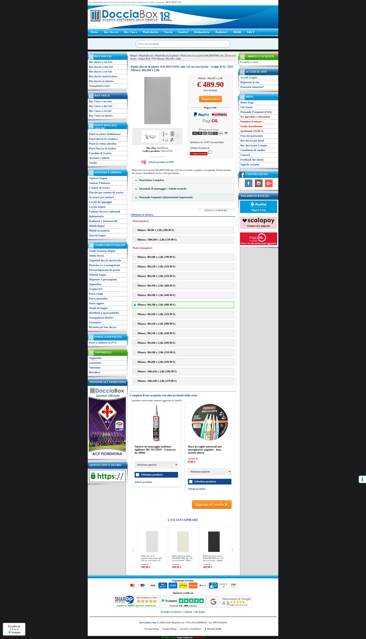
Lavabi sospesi (97, 206)
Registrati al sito (249, 82)
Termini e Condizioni (190, 629)
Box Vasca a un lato (100, 101)
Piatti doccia (150, 32)
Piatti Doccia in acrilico (102, 148)
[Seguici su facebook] (248, 187)
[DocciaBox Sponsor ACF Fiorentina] (107, 456)
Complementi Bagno (109, 245)
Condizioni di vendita (252, 150)
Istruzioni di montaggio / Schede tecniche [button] (162, 188)
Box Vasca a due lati (100, 106)
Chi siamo (199, 611)
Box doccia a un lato (100, 62)
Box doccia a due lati (101, 66)
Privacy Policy (152, 629)
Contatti (245, 155)
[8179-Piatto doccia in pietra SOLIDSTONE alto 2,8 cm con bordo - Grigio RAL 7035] (168, 136)
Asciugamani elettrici (101, 317)
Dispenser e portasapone (103, 279)
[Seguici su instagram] (258, 187)
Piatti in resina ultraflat (103, 143)
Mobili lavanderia (99, 230)
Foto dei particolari (251, 135)
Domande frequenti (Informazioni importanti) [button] (165, 197)
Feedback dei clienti (251, 159)
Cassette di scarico (99, 187)
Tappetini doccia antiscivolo (105, 260)
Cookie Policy (169, 629)
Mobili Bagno (97, 226)
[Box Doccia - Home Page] (124, 16)
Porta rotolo (96, 293)
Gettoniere (95, 322)
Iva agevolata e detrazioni (255, 116)
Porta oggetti (96, 303)
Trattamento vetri (99, 86)
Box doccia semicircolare (103, 76)
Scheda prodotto (143, 481)
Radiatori (221, 32)
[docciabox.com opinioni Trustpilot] (183, 606)
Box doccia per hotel (252, 140)
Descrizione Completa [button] (151, 180)
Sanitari (183, 32)
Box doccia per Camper (253, 145)
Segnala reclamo (249, 164)
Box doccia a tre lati (100, 71)
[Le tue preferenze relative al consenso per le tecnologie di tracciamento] (362, 479)
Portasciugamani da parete (104, 270)
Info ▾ (250, 32)
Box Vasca (130, 32)
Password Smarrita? (252, 87)
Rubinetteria (202, 32)
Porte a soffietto (108, 337)
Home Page (247, 102)
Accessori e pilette (99, 158)
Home (94, 32)
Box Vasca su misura (101, 115)
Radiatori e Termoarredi (103, 221)
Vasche (168, 32)
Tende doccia (96, 255)
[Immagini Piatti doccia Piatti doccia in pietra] (157, 100)
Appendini (95, 284)
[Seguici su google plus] (269, 187)
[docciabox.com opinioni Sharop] (137, 606)
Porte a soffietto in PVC (103, 342)
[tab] (183, 180)
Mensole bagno (97, 274)
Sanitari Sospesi (98, 178)
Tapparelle (103, 352)
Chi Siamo (246, 107)
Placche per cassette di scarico (106, 192)
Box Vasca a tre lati (100, 110)
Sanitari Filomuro (99, 183)
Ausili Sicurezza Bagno (102, 250)
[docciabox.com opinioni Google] (229, 606)
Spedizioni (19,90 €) (251, 131)
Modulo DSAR (214, 629)
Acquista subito (210, 98)
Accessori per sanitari (101, 197)
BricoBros (94, 372)
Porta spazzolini (98, 298)
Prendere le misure (251, 121)
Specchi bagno (97, 235)
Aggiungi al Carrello (210, 504)
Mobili (237, 32)
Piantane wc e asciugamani (104, 265)
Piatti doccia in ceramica (103, 139)
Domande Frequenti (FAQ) (256, 112)
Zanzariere (95, 362)
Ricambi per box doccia (102, 327)
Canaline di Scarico (100, 153)
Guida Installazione (251, 126)
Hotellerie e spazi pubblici (104, 312)
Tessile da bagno (98, 308)
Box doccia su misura (101, 81)
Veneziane (94, 367)
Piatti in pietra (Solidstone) (105, 134)
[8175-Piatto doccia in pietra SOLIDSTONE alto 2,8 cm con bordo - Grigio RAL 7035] (149, 136)
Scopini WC (96, 289)
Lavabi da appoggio (100, 202)
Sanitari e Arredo (107, 172)
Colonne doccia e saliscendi (104, 211)
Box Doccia (111, 32)
